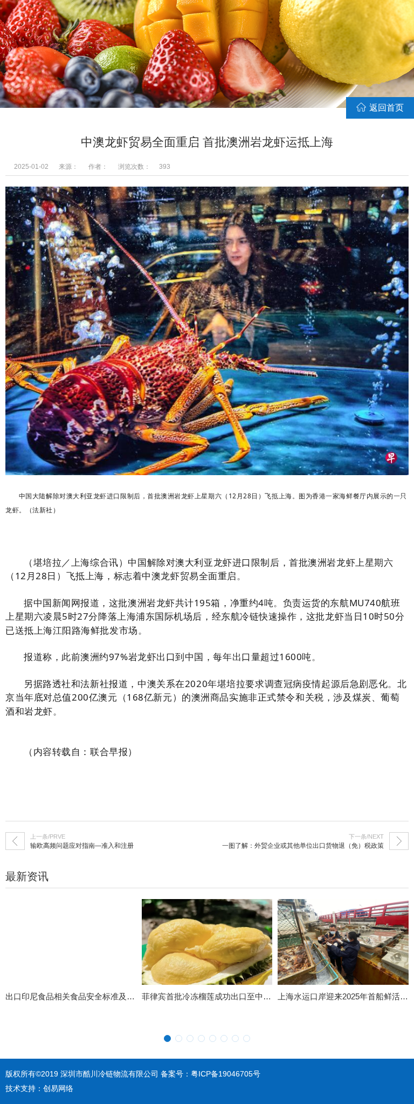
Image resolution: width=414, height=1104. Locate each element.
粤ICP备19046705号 (225, 1073)
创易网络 (58, 1088)
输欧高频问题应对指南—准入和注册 (82, 845)
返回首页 (386, 107)
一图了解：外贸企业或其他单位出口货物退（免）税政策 (303, 845)
